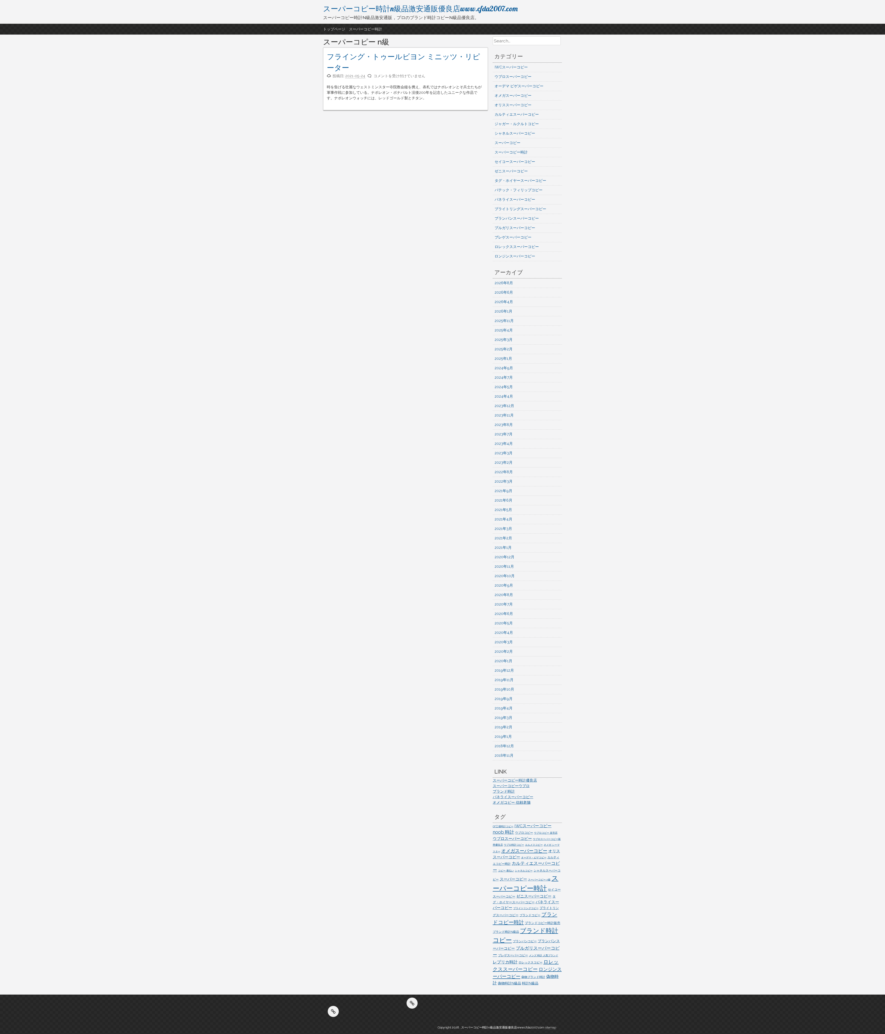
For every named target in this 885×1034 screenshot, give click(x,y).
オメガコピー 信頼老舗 (512, 802)
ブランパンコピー (525, 941)
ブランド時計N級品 (506, 932)
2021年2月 (503, 538)
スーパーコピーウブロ (511, 786)
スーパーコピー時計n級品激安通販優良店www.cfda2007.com (420, 8)
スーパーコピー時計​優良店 (515, 780)
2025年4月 (504, 330)
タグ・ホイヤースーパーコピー (520, 180)
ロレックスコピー (531, 962)
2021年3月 (503, 528)
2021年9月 (503, 491)
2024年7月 (504, 377)
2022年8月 (504, 472)
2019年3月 (503, 717)
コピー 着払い (506, 870)
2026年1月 (503, 311)
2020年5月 (504, 623)
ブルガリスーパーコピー (515, 228)
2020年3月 (504, 642)
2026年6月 (504, 292)
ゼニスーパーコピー (511, 171)
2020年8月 (504, 595)
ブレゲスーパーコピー (513, 237)
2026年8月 (504, 283)
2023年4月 (504, 443)
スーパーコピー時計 (365, 29)
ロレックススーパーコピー (517, 247)
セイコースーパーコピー (515, 162)
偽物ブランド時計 (533, 977)
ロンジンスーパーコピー (515, 256)
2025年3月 (504, 339)
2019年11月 (504, 680)
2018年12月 (504, 746)
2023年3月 (504, 453)
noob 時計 (503, 832)
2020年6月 (504, 614)
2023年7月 (504, 434)
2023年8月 (504, 424)
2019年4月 (504, 708)
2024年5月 (504, 387)
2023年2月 (504, 462)
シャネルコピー (524, 870)
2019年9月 (504, 699)
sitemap (550, 1027)
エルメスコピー (534, 844)
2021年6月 (503, 500)
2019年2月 (503, 727)
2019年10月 (504, 689)
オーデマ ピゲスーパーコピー (519, 86)
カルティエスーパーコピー (517, 114)
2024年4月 (504, 396)
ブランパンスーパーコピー (517, 218)
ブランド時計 (504, 791)
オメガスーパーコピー (513, 95)
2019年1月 (503, 736)
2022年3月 (504, 481)
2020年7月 (504, 604)
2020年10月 (505, 576)
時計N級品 (530, 983)
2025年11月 (504, 321)
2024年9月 (504, 368)
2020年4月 (504, 632)
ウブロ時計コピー (514, 844)
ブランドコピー (529, 915)
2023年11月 (504, 415)
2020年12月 (504, 557)
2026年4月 (504, 302)
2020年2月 (504, 651)
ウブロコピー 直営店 (546, 832)
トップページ (334, 29)
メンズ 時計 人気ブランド (543, 955)
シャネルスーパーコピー (515, 133)
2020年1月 (503, 661)
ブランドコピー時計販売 (542, 923)
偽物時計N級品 (509, 983)
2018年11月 (504, 755)
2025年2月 (504, 349)
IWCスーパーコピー (511, 67)
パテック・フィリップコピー (519, 190)
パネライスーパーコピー (515, 199)
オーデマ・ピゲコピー (533, 857)
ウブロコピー (524, 832)
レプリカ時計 (505, 962)
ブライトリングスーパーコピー (520, 209)
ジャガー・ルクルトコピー (517, 124)
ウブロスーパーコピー (513, 76)
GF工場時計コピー (503, 826)
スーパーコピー (507, 143)
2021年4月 (503, 519)
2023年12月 (504, 406)
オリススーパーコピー (513, 105)
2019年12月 (504, 670)
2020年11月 (504, 566)
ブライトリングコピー (526, 908)
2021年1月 (503, 547)
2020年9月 (504, 585)
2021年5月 (503, 510)
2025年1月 (503, 358)
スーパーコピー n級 (539, 879)
